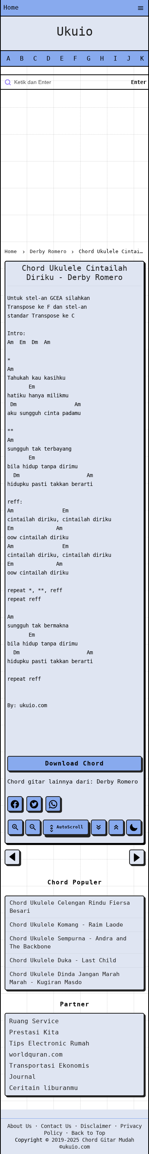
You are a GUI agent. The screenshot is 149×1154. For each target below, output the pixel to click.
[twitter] (34, 804)
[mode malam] (133, 827)
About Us (19, 1126)
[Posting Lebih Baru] (12, 857)
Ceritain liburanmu (43, 1087)
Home (11, 7)
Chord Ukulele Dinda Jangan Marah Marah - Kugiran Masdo (65, 978)
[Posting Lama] (136, 857)
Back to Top (88, 1133)
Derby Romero (117, 781)
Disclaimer (96, 1126)
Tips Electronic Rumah (49, 1043)
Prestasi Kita (34, 1032)
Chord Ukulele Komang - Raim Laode (66, 924)
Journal (22, 1076)
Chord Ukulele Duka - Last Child (63, 960)
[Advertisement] (74, 170)
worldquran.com (36, 1054)
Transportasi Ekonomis (49, 1065)
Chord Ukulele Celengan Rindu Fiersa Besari (70, 906)
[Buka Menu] (140, 8)
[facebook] (15, 804)
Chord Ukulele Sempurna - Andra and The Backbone (68, 942)
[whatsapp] (53, 804)
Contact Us (56, 1126)
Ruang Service (34, 1021)
